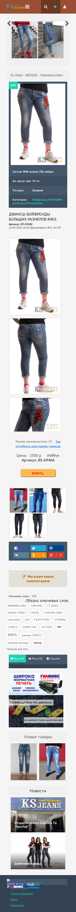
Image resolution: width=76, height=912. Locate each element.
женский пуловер (18, 643)
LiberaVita (14, 619)
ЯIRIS (12, 634)
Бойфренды (39, 199)
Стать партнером (22, 893)
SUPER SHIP (29, 627)
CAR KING (36, 605)
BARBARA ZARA (17, 605)
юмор (38, 643)
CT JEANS (52, 605)
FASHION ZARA (53, 612)
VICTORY (47, 627)
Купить (37, 473)
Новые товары (38, 736)
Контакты (17, 905)
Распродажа (35, 203)
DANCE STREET (17, 612)
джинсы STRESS (31, 635)
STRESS (12, 627)
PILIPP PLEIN (41, 619)
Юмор (14, 899)
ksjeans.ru (15, 7)
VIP (59, 627)
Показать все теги (17, 649)
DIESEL (35, 612)
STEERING (60, 619)
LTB (27, 619)
